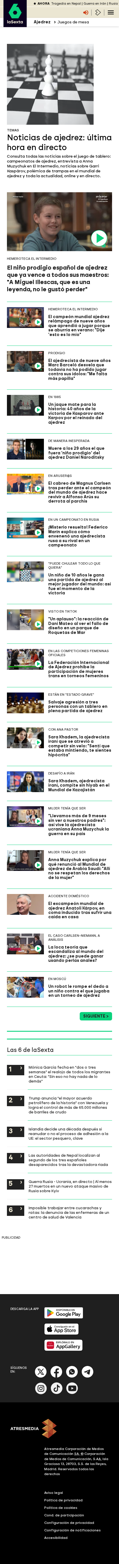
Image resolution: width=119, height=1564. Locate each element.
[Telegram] (87, 1376)
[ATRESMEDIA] (59, 1429)
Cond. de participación (64, 1515)
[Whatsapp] (72, 1376)
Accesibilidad (56, 1538)
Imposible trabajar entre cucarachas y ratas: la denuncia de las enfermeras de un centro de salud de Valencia (69, 1212)
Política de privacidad (63, 1500)
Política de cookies (60, 1508)
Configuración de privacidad (69, 1523)
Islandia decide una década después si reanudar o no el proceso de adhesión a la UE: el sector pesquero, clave (68, 1134)
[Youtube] (72, 1393)
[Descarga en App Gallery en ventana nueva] (63, 1349)
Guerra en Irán (94, 3)
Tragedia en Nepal (66, 3)
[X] (41, 1376)
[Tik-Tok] (57, 1393)
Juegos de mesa (73, 22)
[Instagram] (41, 1393)
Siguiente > (96, 1016)
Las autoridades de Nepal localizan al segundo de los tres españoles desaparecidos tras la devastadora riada (68, 1160)
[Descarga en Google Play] (63, 1317)
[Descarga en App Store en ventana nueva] (61, 1333)
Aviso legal (53, 1493)
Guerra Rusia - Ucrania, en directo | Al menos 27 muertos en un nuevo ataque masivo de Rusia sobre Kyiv (70, 1186)
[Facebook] (56, 1376)
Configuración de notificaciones (72, 1530)
